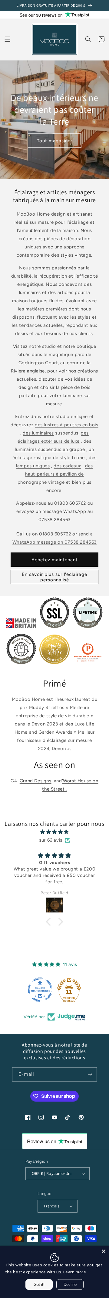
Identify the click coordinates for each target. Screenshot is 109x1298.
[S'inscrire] (90, 1074)
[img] (54, 832)
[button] (7, 39)
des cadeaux (67, 466)
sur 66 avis (50, 840)
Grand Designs (35, 781)
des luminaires (38, 433)
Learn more (74, 1272)
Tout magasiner (54, 141)
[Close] (104, 1251)
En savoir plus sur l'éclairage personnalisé (54, 577)
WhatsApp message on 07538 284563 (54, 542)
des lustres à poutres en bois (66, 424)
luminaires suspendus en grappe (50, 449)
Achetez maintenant (54, 559)
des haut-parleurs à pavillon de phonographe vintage (55, 474)
